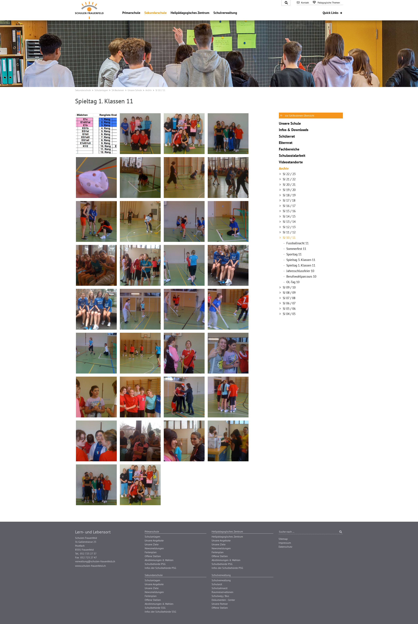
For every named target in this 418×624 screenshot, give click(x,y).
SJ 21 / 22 (289, 179)
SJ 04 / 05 (289, 314)
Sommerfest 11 (296, 249)
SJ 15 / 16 (289, 211)
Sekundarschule (83, 90)
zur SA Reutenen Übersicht (299, 115)
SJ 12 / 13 (289, 227)
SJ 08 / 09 (289, 293)
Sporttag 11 (294, 254)
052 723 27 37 (88, 553)
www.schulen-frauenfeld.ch (90, 565)
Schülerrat (287, 136)
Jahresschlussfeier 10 (300, 271)
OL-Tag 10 (292, 282)
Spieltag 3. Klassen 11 (300, 260)
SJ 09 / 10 (289, 287)
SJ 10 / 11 (289, 238)
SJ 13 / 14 (289, 222)
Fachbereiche (289, 149)
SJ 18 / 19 (289, 195)
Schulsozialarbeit (292, 155)
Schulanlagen (101, 90)
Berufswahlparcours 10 (301, 276)
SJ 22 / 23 (289, 174)
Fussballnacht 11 (297, 243)
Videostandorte (291, 162)
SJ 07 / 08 (289, 298)
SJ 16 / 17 (289, 206)
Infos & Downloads (293, 129)
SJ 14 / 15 (289, 216)
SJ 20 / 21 (289, 185)
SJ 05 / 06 (289, 309)
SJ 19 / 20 (289, 190)
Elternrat (285, 142)
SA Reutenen (118, 90)
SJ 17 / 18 (289, 200)
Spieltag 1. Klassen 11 (300, 265)
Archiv (148, 90)
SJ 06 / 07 (289, 303)
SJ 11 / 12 (289, 232)
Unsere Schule (135, 90)
